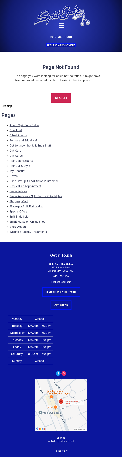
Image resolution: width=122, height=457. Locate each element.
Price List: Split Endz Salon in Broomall (34, 181)
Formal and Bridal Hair (24, 140)
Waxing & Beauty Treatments (28, 231)
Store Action (18, 226)
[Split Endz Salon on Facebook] (58, 373)
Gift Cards (16, 155)
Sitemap (61, 437)
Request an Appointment (25, 186)
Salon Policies (18, 191)
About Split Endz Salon (24, 125)
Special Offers (18, 211)
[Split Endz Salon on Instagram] (63, 373)
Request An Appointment (61, 292)
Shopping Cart (19, 201)
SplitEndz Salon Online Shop (27, 221)
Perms (14, 176)
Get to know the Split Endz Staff (30, 145)
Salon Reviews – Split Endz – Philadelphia (36, 196)
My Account (17, 171)
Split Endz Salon (20, 216)
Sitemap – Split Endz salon (26, 206)
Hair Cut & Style (20, 165)
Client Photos (18, 135)
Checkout (16, 130)
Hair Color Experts (21, 160)
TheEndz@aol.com (61, 282)
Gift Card (15, 150)
